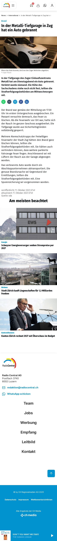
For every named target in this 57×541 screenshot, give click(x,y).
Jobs (28, 413)
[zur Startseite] (6, 5)
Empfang (28, 432)
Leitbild (28, 442)
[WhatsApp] (3, 102)
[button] (45, 5)
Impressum (23, 499)
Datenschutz (10, 499)
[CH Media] (28, 514)
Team (29, 403)
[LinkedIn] (27, 102)
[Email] (15, 102)
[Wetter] (38, 5)
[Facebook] (21, 102)
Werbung (28, 422)
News (3, 15)
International (13, 15)
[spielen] (52, 535)
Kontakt (28, 451)
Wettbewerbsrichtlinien (41, 499)
